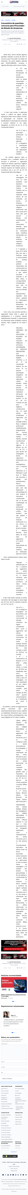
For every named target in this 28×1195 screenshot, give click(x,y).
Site (2, 1072)
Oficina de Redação (5, 1137)
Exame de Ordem (5, 1121)
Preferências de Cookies (7, 1108)
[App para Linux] (5, 1175)
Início (2, 20)
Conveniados (4, 1101)
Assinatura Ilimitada (6, 1115)
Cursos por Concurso (6, 1127)
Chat (17, 1090)
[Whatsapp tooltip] (18, 1175)
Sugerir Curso (18, 1124)
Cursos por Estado (5, 1132)
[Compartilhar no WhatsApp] (23, 44)
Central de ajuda (20, 1088)
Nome (3, 1061)
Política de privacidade (14, 1166)
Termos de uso (14, 1168)
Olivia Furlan (4, 998)
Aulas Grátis (18, 1121)
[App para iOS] (8, 1175)
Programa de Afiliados (6, 1103)
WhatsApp (18, 1093)
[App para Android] (10, 1175)
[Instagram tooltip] (15, 1175)
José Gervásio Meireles (15, 38)
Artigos (13, 20)
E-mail (3, 1067)
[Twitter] (23, 1175)
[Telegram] (26, 1175)
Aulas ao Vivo (18, 1119)
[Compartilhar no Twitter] (19, 44)
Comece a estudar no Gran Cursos (14, 949)
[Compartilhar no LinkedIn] (21, 44)
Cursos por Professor (6, 1134)
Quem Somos (4, 1088)
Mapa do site (14, 1170)
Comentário (4, 1043)
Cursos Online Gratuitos (7, 1139)
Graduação (3, 1123)
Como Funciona (5, 1090)
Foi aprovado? (20, 1108)
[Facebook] (21, 1175)
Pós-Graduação (5, 1125)
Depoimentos (18, 1115)
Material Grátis (18, 1117)
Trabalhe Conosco (5, 1106)
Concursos (7, 20)
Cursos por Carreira (6, 1130)
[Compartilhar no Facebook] (17, 44)
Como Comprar (5, 1093)
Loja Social (3, 1095)
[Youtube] (13, 1175)
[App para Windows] (3, 1175)
